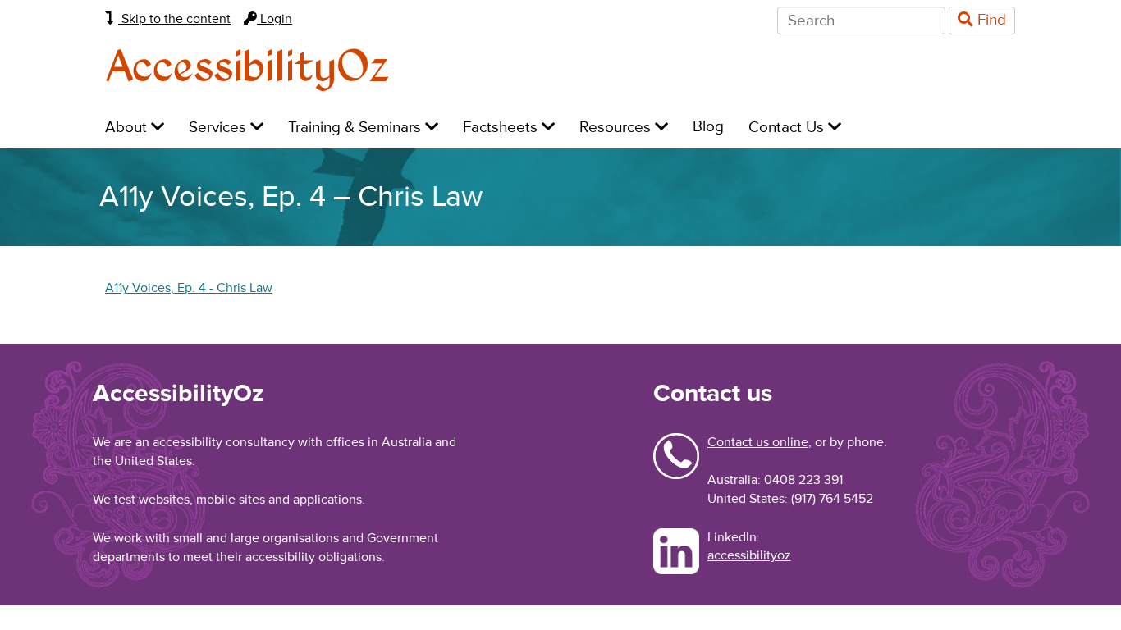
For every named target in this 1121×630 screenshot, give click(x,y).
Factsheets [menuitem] (502, 127)
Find (989, 20)
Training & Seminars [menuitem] (356, 127)
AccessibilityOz (247, 68)
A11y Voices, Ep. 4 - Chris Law (188, 288)
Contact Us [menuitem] (788, 127)
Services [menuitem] (219, 127)
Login (274, 19)
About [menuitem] (128, 127)
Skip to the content (174, 19)
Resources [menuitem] (617, 127)
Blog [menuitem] (708, 126)
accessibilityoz (749, 555)
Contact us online (757, 442)
